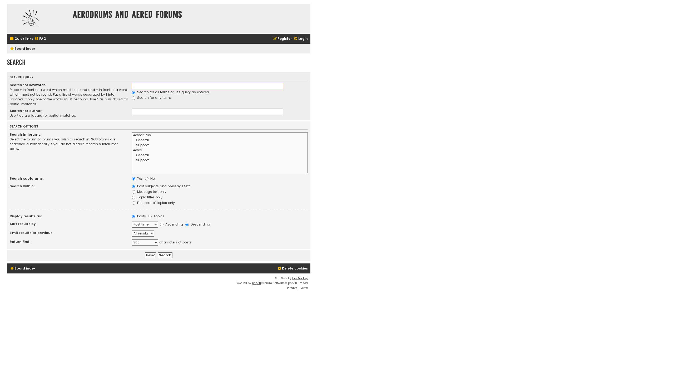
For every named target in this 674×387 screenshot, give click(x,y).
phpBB (256, 283)
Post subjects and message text (163, 186)
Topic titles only (149, 197)
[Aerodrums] (219, 135)
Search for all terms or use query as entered (172, 92)
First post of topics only (155, 202)
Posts (141, 216)
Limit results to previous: (31, 233)
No (152, 178)
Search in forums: (25, 134)
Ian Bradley (300, 278)
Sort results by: (23, 224)
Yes (139, 178)
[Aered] (219, 150)
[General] (219, 140)
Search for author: (26, 111)
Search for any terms (154, 97)
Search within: (22, 186)
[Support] (219, 145)
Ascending (173, 224)
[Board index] (38, 18)
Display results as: (26, 216)
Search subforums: (27, 178)
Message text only (151, 191)
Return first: (20, 241)
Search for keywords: (28, 85)
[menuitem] (40, 38)
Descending (200, 224)
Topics (158, 216)
